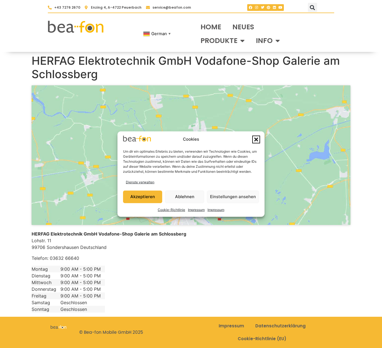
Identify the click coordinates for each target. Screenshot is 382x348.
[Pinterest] (268, 7)
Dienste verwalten (140, 182)
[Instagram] (256, 7)
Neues (243, 27)
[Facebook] (250, 7)
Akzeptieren (142, 196)
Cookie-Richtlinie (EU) (262, 339)
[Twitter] (262, 7)
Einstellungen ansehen (233, 196)
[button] (256, 139)
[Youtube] (280, 7)
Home (211, 27)
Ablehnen (184, 196)
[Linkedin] (274, 7)
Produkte (219, 40)
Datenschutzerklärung (280, 326)
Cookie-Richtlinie (171, 210)
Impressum (196, 210)
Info (264, 40)
